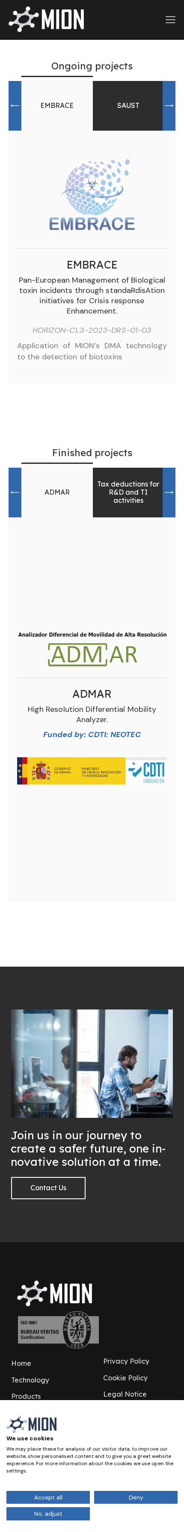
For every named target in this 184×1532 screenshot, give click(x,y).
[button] (15, 106)
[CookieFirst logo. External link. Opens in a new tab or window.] (31, 1424)
